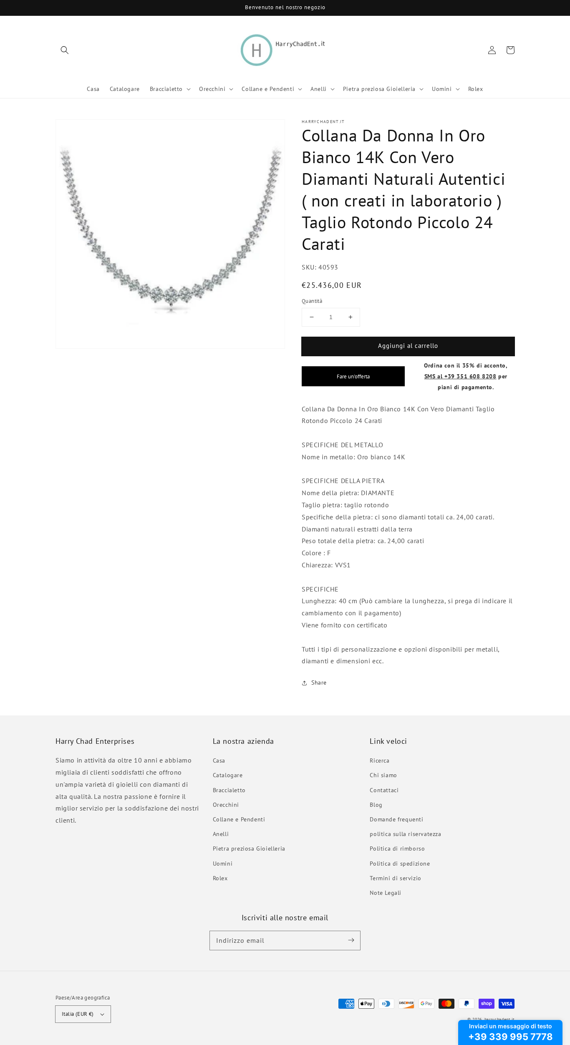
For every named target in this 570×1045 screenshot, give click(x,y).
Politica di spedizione (400, 863)
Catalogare (228, 775)
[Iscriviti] (351, 940)
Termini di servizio (395, 878)
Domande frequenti (396, 819)
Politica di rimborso (397, 848)
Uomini (223, 863)
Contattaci (384, 790)
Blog (376, 804)
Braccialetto (229, 790)
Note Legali (385, 892)
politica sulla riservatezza (405, 834)
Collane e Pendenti (239, 819)
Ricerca (379, 760)
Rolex (220, 878)
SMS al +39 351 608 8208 (460, 376)
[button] (64, 50)
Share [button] (319, 682)
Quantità (312, 301)
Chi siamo (383, 775)
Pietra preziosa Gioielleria (249, 848)
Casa (219, 760)
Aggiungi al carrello (408, 346)
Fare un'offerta (353, 376)
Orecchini (226, 804)
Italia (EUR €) (78, 1013)
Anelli (221, 834)
